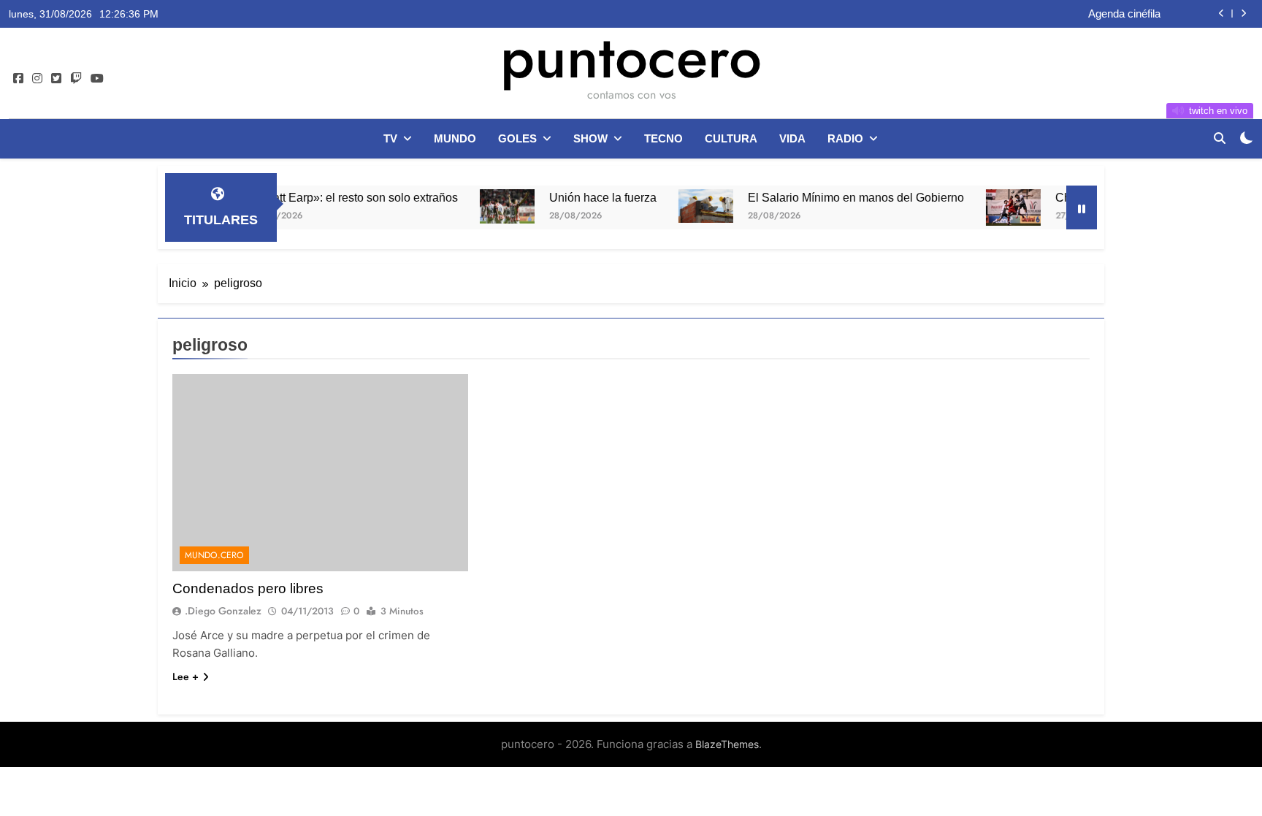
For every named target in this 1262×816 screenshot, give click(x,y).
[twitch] (76, 79)
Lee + (185, 676)
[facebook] (18, 79)
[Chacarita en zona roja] (992, 207)
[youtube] (97, 79)
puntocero (631, 57)
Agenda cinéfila (1124, 14)
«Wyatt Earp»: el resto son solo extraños (333, 197)
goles (517, 138)
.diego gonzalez (223, 610)
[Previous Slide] (1221, 13)
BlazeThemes (727, 744)
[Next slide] (1243, 13)
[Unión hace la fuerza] (486, 206)
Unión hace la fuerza (582, 197)
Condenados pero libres (248, 588)
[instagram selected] (37, 79)
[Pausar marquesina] (1081, 207)
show (590, 138)
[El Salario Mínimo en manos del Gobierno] (685, 206)
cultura (731, 138)
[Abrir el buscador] (1219, 138)
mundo (455, 138)
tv (390, 138)
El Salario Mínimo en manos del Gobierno (835, 197)
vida (792, 138)
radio (845, 138)
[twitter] (56, 79)
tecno (663, 138)
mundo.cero (214, 555)
